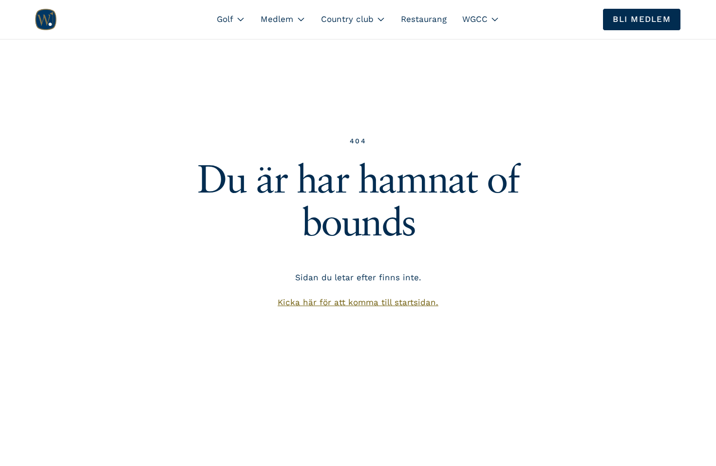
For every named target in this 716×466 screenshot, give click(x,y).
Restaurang (424, 19)
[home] (46, 19)
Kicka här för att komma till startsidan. (358, 302)
